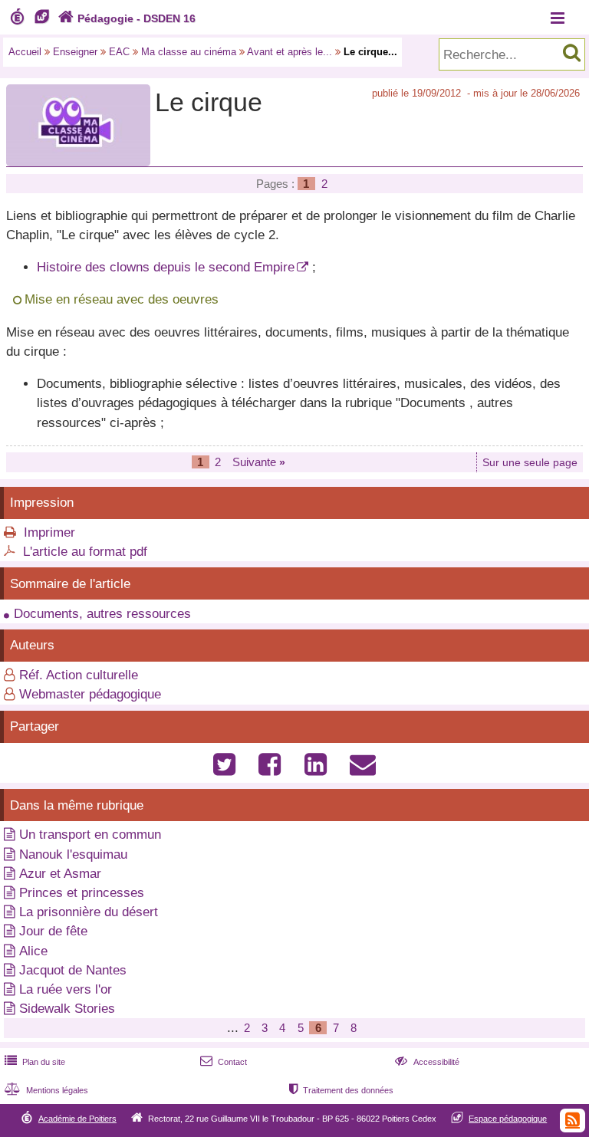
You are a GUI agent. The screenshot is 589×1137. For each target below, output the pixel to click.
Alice (33, 951)
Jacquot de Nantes (73, 970)
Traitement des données (341, 1090)
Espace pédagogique (508, 1118)
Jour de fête (53, 931)
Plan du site (35, 1061)
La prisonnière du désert (88, 912)
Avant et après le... (289, 52)
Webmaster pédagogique (90, 694)
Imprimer (49, 532)
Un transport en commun (90, 834)
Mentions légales (46, 1090)
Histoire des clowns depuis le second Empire (165, 267)
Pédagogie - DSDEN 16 (127, 18)
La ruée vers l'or (65, 989)
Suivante (258, 461)
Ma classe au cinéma (188, 52)
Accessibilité (427, 1061)
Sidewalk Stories (67, 1008)
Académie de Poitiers (77, 1118)
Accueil (24, 52)
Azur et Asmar (60, 873)
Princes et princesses (81, 893)
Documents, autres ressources (102, 613)
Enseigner (75, 52)
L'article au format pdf (85, 551)
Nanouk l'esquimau (73, 854)
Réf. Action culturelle (78, 675)
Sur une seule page (529, 462)
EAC (119, 52)
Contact (223, 1061)
